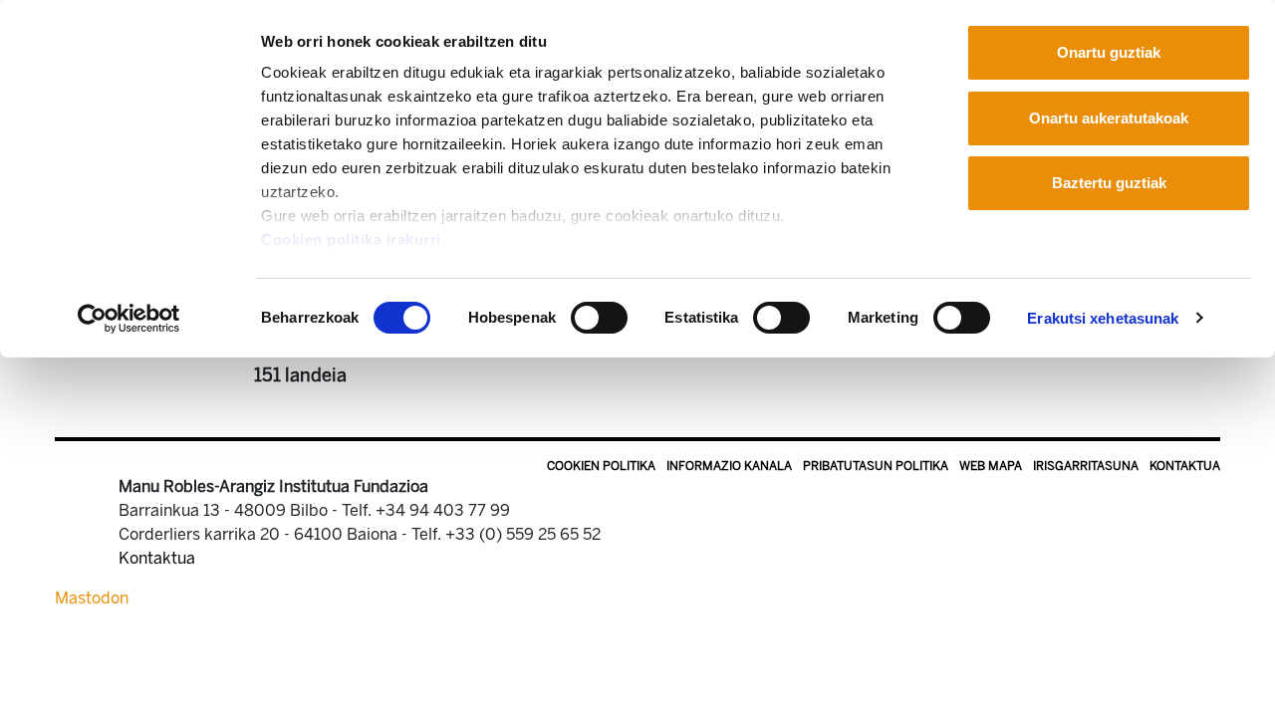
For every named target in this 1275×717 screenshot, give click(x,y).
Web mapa (990, 466)
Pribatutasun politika (875, 466)
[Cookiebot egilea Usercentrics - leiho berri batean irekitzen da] (129, 319)
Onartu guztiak (1108, 52)
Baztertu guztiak (1109, 182)
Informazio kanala (729, 466)
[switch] (599, 318)
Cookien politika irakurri (351, 239)
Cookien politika (601, 466)
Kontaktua (1184, 466)
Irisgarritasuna (1086, 466)
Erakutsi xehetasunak (1102, 318)
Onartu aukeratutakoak (1108, 118)
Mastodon (91, 598)
